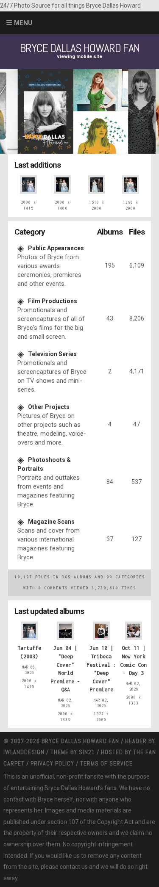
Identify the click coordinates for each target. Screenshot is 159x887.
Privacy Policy (52, 763)
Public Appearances (56, 248)
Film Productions (52, 301)
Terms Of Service (106, 763)
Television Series (52, 354)
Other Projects (49, 406)
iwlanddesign (24, 752)
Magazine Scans (51, 521)
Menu (23, 23)
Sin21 (87, 752)
